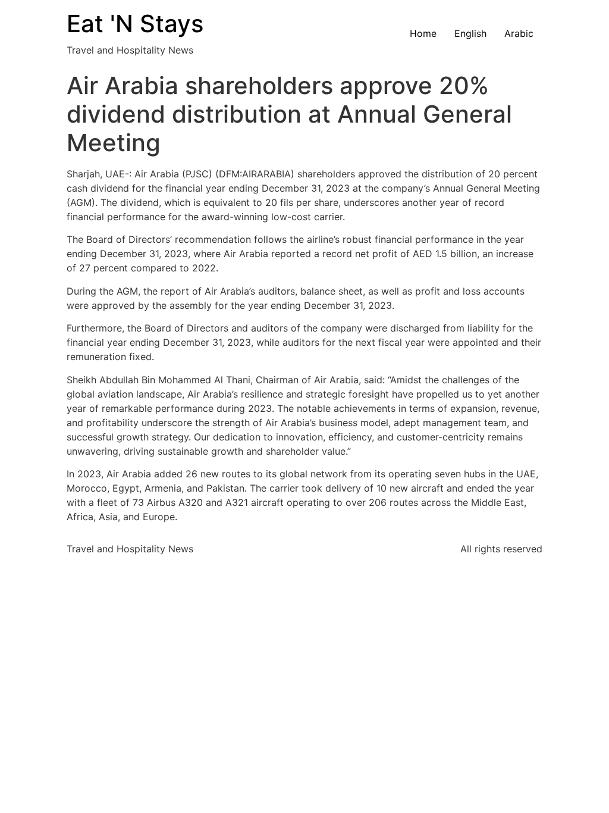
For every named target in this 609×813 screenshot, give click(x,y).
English (470, 33)
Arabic (518, 33)
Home (423, 33)
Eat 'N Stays (135, 23)
